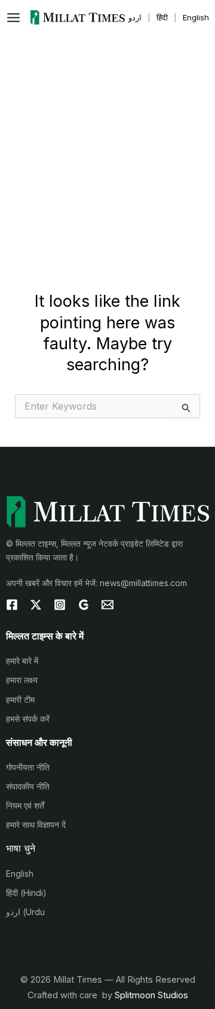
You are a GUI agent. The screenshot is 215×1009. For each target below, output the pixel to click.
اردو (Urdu (25, 912)
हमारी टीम (20, 699)
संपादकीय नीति (28, 786)
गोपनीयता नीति (28, 767)
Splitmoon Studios (151, 995)
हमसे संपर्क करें (28, 719)
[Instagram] (60, 605)
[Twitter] (36, 605)
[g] (84, 605)
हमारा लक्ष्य (22, 680)
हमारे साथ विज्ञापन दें (36, 824)
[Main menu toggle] (16, 17)
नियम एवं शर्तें (25, 805)
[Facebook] (12, 605)
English (19, 873)
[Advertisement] (107, 148)
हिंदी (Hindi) (26, 893)
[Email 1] (107, 605)
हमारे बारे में (22, 661)
